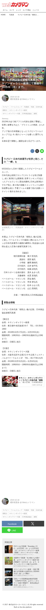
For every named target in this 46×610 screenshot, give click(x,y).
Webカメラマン (28, 99)
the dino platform (26, 607)
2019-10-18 (14, 97)
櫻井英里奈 (14, 99)
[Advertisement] (23, 40)
